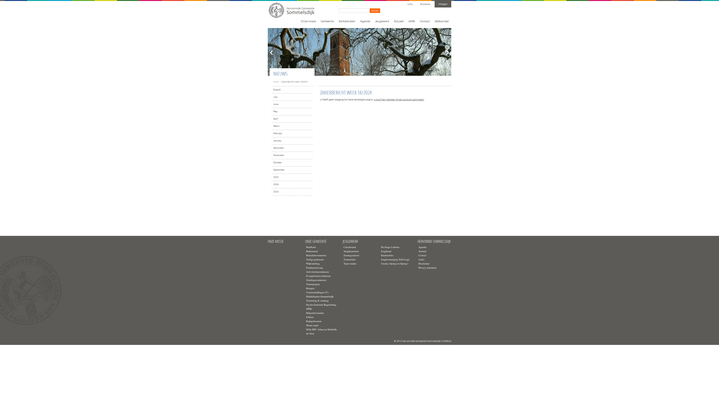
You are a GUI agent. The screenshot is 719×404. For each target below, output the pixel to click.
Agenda (365, 21)
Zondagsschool (351, 255)
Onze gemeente (316, 241)
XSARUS (446, 341)
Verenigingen (313, 284)
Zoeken (375, 11)
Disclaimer (425, 4)
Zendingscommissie (316, 280)
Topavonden (350, 263)
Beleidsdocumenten (316, 255)
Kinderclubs (387, 255)
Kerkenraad (312, 251)
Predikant (311, 247)
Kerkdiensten (347, 21)
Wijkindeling (313, 263)
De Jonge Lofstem (390, 247)
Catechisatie (350, 247)
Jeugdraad (386, 251)
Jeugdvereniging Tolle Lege (395, 259)
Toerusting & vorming (317, 300)
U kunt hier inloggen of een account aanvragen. (399, 99)
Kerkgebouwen (313, 321)
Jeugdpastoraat (351, 251)
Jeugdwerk (382, 21)
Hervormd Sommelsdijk (434, 241)
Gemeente (327, 21)
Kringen (310, 288)
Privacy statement (427, 267)
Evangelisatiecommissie (318, 276)
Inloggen (443, 4)
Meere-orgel (312, 325)
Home (276, 81)
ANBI (412, 21)
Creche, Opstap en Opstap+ (394, 263)
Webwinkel (442, 21)
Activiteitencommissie (317, 271)
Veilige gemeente (315, 259)
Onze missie (308, 21)
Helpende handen (315, 313)
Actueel (399, 21)
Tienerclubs (350, 259)
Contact (425, 21)
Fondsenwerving (314, 267)
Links (410, 4)
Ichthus (310, 317)
